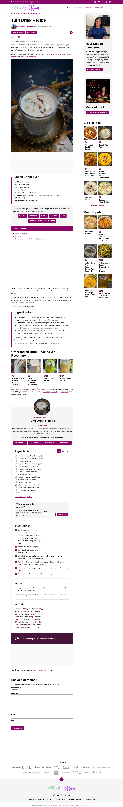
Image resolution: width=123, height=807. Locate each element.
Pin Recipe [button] (35, 443)
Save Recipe (20, 443)
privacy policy (39, 41)
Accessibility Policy (73, 805)
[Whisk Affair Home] (25, 7)
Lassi (55, 54)
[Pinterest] (110, 2)
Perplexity (33, 216)
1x (59, 451)
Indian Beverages (34, 13)
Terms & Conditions (63, 805)
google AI (53, 216)
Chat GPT (22, 216)
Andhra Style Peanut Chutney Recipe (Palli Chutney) (90, 267)
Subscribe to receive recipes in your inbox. (24, 2)
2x (63, 451)
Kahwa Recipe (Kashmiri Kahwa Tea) (104, 295)
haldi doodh (62, 54)
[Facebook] (102, 2)
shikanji (14, 57)
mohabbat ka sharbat (28, 57)
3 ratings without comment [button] (41, 670)
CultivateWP (88, 805)
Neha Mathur (22, 26)
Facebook (46, 392)
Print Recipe (64, 443)
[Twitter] (106, 2)
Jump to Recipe (18, 32)
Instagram (64, 392)
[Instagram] (95, 2)
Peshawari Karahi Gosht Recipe (90, 147)
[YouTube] (99, 2)
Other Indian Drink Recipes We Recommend (30, 239)
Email (45, 511)
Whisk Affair (15, 13)
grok (63, 216)
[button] (27, 26)
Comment (15, 693)
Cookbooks (89, 8)
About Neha (99, 8)
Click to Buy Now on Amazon (97, 112)
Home (69, 8)
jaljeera (69, 54)
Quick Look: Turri (21, 234)
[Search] (110, 8)
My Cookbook (55, 799)
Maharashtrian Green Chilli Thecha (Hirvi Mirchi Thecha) (104, 267)
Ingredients (19, 236)
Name (13, 714)
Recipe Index (78, 8)
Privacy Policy (54, 805)
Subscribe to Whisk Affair (31, 389)
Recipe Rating (16, 688)
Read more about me (94, 69)
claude (43, 216)
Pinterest (54, 392)
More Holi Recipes (97, 205)
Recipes (24, 13)
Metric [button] (29, 497)
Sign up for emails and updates (73, 799)
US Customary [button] (20, 497)
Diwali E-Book (43, 799)
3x (67, 451)
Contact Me (90, 799)
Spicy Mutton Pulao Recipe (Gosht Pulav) (90, 173)
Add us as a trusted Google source (42, 221)
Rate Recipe (31, 32)
